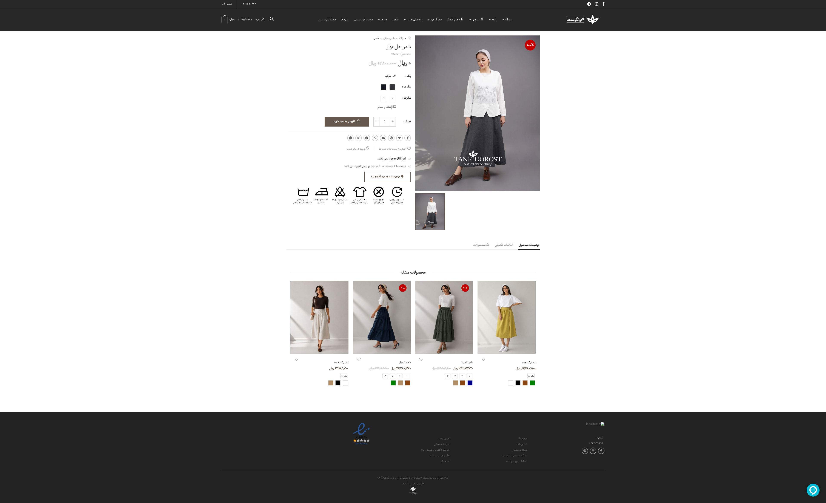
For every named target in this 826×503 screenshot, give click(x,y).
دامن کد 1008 (341, 363)
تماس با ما (227, 4)
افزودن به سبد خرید (344, 121)
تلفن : (600, 438)
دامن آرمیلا (467, 363)
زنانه (494, 20)
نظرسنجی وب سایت (440, 456)
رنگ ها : (406, 87)
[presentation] (532, 337)
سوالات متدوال (519, 450)
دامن (376, 38)
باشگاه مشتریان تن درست (514, 456)
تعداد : (407, 122)
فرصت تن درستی (363, 20)
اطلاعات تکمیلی (504, 245)
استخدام (445, 461)
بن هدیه (382, 20)
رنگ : (408, 76)
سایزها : (406, 98)
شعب (395, 20)
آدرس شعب (444, 438)
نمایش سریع (506, 348)
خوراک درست (434, 20)
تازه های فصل (455, 20)
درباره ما (345, 20)
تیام (404, 484)
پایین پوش (389, 38)
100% (530, 45)
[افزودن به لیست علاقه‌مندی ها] (483, 359)
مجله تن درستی (327, 20)
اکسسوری (477, 20)
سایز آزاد (344, 376)
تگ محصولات (481, 245)
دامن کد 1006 (529, 363)
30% (465, 288)
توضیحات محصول (529, 245)
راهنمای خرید (414, 20)
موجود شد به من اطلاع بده (385, 177)
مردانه (508, 20)
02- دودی (390, 76)
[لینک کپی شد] (350, 138)
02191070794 (249, 4)
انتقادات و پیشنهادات (516, 461)
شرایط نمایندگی (442, 444)
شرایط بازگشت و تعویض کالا (435, 450)
